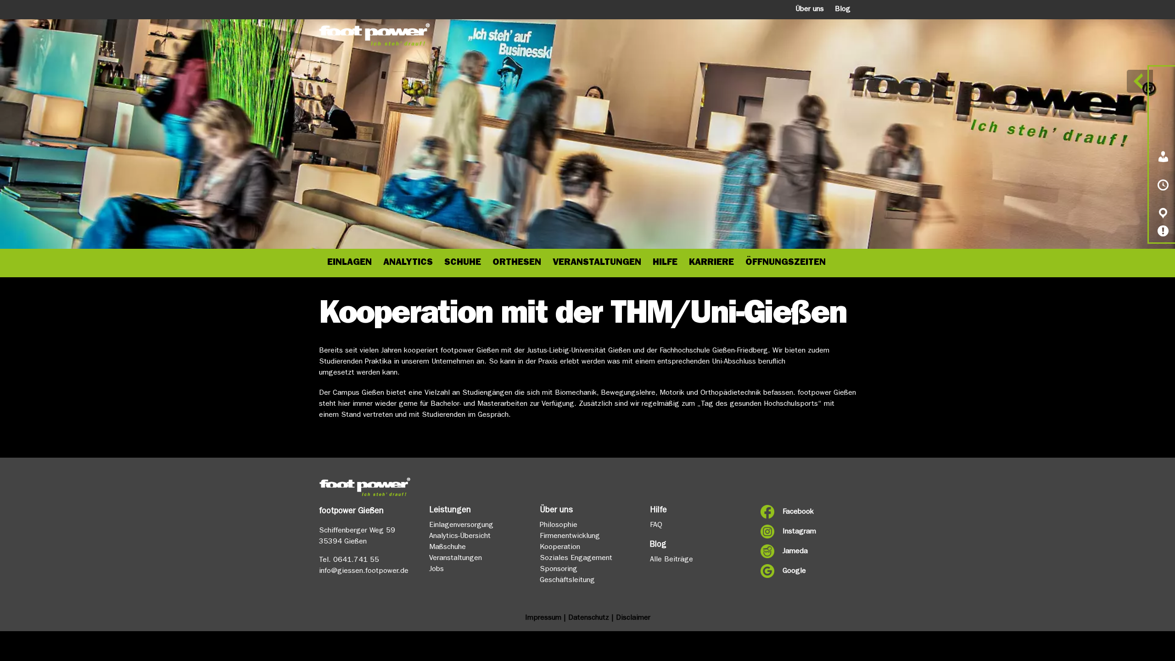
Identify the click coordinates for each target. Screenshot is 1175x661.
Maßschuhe (447, 547)
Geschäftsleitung (567, 580)
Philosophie (558, 525)
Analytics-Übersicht (460, 536)
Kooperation (560, 547)
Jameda (795, 551)
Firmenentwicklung (570, 536)
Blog (842, 9)
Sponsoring (558, 569)
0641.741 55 (356, 560)
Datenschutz (588, 618)
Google (794, 571)
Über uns (809, 9)
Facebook (798, 512)
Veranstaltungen (455, 558)
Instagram (799, 532)
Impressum (543, 618)
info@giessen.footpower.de (363, 571)
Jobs (436, 569)
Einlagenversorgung (461, 525)
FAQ (656, 525)
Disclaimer (633, 618)
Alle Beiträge (671, 560)
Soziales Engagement (576, 558)
